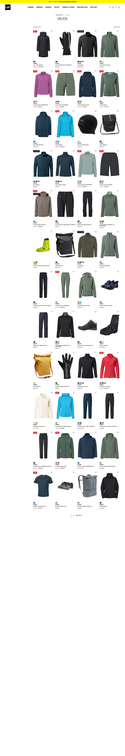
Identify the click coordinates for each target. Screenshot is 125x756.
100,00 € (79, 388)
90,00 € (35, 186)
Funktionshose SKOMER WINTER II (42, 465)
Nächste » (79, 515)
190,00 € (57, 508)
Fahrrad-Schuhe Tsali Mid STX (85, 344)
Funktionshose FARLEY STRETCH (86, 425)
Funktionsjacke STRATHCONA (107, 465)
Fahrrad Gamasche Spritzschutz (41, 264)
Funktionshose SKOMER (61, 104)
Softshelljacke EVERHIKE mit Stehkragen (106, 224)
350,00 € (35, 146)
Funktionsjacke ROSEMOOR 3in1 (85, 465)
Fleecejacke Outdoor (82, 385)
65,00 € (57, 66)
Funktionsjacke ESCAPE (39, 223)
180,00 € (101, 468)
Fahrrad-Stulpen (103, 344)
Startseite (59, 15)
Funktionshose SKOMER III (62, 304)
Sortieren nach (37, 27)
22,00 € (79, 146)
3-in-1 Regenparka (38, 64)
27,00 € (35, 267)
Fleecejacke (80, 64)
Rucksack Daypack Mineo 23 (84, 505)
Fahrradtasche (103, 144)
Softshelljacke (103, 505)
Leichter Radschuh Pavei (105, 304)
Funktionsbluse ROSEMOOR (40, 104)
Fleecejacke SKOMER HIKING (63, 425)
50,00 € (57, 388)
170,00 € (35, 307)
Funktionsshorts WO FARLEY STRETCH (65, 223)
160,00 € (57, 267)
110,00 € (101, 227)
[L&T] (8, 7)
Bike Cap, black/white (83, 144)
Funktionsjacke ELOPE (61, 465)
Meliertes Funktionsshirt (39, 505)
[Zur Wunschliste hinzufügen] (51, 31)
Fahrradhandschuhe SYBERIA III (63, 64)
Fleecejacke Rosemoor (39, 425)
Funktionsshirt (103, 104)
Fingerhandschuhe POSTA (62, 385)
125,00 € (101, 428)
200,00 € (79, 347)
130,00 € (101, 307)
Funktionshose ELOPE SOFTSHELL (42, 304)
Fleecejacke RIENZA (104, 264)
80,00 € (101, 146)
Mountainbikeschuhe (60, 505)
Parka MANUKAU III (38, 144)
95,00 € (79, 226)
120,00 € (101, 267)
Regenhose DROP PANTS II (84, 223)
